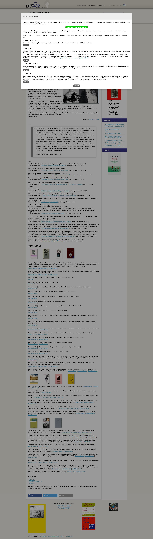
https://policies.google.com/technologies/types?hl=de (73, 58)
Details (26, 45)
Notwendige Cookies (30, 40)
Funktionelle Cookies (31, 64)
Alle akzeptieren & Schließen (76, 27)
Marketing (27, 74)
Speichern (76, 86)
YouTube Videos (27, 49)
